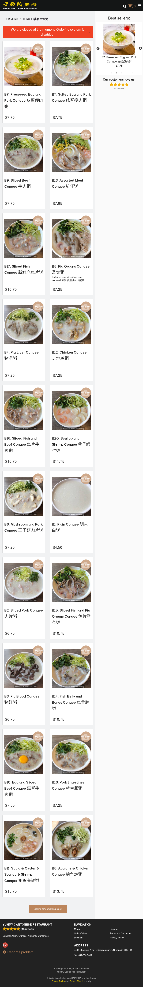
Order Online (80, 933)
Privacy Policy (117, 937)
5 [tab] (127, 73)
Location (78, 937)
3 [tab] (116, 73)
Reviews (114, 929)
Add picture (38, 49)
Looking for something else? (47, 908)
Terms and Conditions (120, 933)
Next (140, 48)
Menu (77, 929)
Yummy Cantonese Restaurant (27, 924)
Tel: (83, 955)
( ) (134, 5)
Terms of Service (77, 981)
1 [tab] (106, 73)
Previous (98, 48)
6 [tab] (132, 73)
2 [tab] (111, 73)
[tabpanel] (119, 48)
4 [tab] (121, 73)
